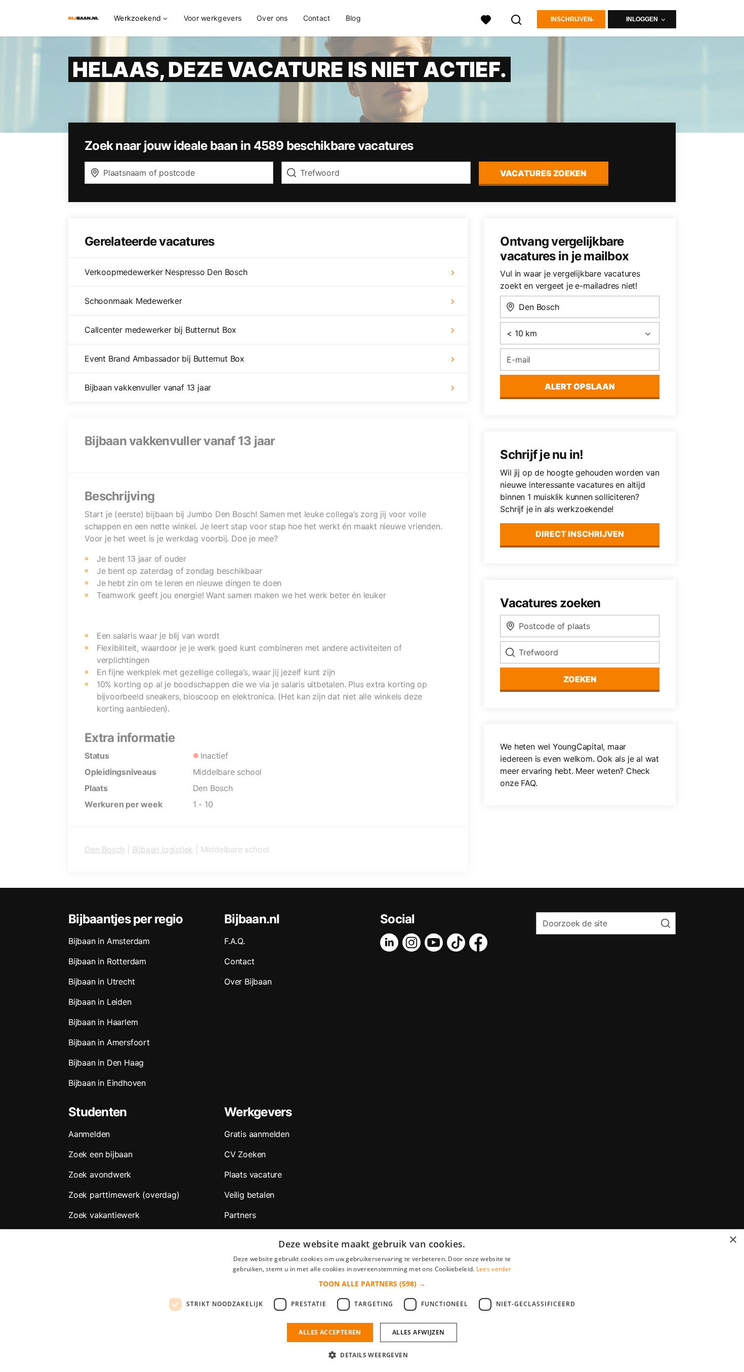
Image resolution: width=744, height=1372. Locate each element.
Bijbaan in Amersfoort (109, 1042)
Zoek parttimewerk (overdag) (124, 1195)
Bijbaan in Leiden (100, 1002)
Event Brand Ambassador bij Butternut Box (164, 359)
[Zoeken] (517, 18)
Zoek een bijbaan (100, 1154)
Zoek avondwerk (99, 1174)
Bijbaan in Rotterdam (107, 961)
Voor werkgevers (213, 18)
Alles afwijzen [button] (418, 1332)
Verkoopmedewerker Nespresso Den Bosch (166, 272)
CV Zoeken (245, 1154)
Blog (353, 18)
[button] (372, 1283)
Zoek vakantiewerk (104, 1215)
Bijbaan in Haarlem (103, 1022)
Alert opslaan (580, 386)
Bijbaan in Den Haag (106, 1062)
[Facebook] (480, 942)
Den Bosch (105, 849)
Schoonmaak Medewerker (133, 301)
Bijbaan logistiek (162, 849)
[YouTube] (436, 942)
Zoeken (580, 679)
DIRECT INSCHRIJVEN (579, 534)
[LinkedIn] (391, 942)
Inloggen (642, 19)
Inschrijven (571, 19)
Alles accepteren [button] (330, 1332)
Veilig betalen (249, 1195)
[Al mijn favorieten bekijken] (486, 18)
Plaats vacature (253, 1174)
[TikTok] (458, 942)
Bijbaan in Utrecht (101, 981)
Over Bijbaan (248, 981)
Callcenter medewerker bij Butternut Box (160, 330)
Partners (240, 1215)
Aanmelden (89, 1134)
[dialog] (372, 1300)
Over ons (272, 18)
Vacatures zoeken (543, 173)
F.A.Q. (234, 941)
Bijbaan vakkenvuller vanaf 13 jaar (148, 387)
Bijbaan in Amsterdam (109, 941)
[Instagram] (413, 942)
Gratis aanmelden (257, 1134)
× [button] (732, 1240)
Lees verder (493, 1269)
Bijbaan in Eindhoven (107, 1083)
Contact (316, 18)
